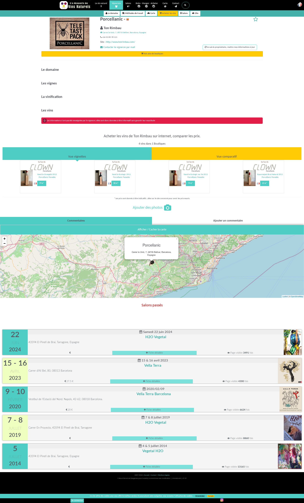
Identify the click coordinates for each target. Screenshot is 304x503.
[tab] (77, 153)
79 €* (41, 183)
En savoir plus (200, 496)
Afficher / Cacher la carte (152, 229)
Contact (175, 3)
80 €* (116, 183)
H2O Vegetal (155, 337)
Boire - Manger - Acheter (147, 3)
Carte (165, 3)
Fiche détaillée (155, 353)
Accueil (147, 475)
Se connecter (77, 500)
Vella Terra (152, 365)
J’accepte (211, 496)
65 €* (264, 183)
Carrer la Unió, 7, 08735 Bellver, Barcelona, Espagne (124, 33)
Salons (128, 3)
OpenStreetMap (297, 296)
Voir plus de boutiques (153, 54)
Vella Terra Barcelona (153, 394)
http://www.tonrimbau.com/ (120, 42)
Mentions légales (164, 475)
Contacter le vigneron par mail (119, 47)
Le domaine (112, 13)
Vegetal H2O (152, 451)
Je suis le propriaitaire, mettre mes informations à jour (231, 47)
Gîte (196, 13)
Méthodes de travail (134, 13)
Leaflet (285, 296)
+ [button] (4, 239)
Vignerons (116, 3)
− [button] (4, 243)
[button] (186, 5)
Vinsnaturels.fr (75, 5)
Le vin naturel (101, 3)
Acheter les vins (169, 13)
